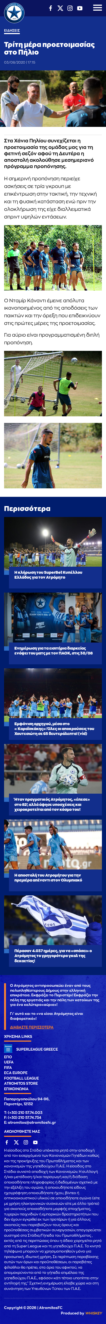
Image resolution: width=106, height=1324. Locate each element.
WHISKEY (93, 1313)
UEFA (9, 1062)
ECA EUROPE (15, 1073)
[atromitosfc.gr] (14, 22)
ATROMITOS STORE (21, 1083)
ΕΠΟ (8, 1057)
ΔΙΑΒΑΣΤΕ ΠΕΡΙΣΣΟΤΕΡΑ (32, 1027)
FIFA (8, 1067)
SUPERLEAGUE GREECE (37, 1049)
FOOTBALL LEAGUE (21, 1078)
